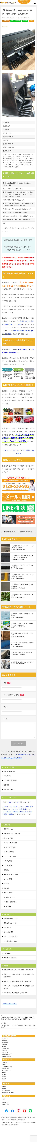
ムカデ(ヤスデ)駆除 (10, 856)
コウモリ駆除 (8, 879)
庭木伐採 (6, 883)
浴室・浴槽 (18, 809)
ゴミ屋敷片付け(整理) (10, 780)
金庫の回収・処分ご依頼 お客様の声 (15, 993)
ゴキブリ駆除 (8, 865)
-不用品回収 (4, 1062)
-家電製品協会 (5, 1102)
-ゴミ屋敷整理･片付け (7, 1066)
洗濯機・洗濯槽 (8, 814)
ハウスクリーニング (12, 802)
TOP (18, 1018)
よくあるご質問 (8, 932)
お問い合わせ (5, 1052)
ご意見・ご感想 (5, 1048)
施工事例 (4, 1046)
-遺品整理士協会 (5, 1104)
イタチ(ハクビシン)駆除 (11, 874)
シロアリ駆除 (8, 861)
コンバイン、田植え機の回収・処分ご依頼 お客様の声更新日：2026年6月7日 (22, 644)
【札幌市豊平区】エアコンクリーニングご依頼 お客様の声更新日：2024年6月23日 (22, 576)
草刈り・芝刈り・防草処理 (12, 833)
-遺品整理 (4, 1064)
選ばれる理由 (5, 1042)
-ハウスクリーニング (6, 1070)
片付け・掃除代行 (9, 771)
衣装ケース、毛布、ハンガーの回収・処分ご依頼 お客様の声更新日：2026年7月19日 (22, 625)
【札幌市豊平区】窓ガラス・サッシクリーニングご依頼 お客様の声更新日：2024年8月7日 (22, 557)
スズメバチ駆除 (10, 847)
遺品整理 (6, 785)
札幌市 (31, 20)
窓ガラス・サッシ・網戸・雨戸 (22, 811)
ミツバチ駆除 (10, 852)
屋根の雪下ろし (10, 897)
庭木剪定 (6, 888)
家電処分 (25, 20)
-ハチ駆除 (4, 1074)
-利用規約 (4, 1088)
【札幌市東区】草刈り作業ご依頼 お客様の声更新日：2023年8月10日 (22, 595)
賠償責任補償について (7, 1054)
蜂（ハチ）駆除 (8, 838)
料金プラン (7, 927)
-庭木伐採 (4, 1076)
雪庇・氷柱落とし (11, 902)
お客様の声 (6, 20)
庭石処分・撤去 (8, 829)
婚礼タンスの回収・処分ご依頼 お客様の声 (17, 981)
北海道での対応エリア (11, 918)
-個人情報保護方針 (6, 1090)
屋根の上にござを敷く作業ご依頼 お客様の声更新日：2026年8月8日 (22, 615)
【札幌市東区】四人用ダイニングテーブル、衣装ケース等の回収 (11, 532)
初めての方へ (5, 1040)
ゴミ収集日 (7, 953)
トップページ (5, 1038)
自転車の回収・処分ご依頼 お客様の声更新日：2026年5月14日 (22, 663)
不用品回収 (7, 776)
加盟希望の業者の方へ (10, 1004)
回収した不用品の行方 (11, 936)
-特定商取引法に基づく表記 (8, 1092)
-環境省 (3, 1099)
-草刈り (3, 1080)
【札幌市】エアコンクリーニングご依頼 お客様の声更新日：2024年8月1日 (23, 567)
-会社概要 (4, 1086)
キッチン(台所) (24, 806)
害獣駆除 (6, 870)
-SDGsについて (5, 1100)
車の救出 (8, 906)
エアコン (15, 806)
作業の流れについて (10, 923)
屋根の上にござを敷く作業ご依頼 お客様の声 (18, 969)
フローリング (7, 806)
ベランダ (8, 811)
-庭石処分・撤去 (5, 1068)
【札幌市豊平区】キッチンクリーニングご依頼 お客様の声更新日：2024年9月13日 (22, 547)
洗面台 (25, 809)
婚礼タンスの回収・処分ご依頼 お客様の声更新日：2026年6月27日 (22, 634)
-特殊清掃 (4, 1072)
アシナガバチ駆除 (11, 843)
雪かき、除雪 (8, 893)
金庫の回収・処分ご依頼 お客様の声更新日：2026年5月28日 (21, 653)
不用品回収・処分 (16, 20)
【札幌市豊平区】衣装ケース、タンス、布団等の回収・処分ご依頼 (28, 532)
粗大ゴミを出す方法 (10, 957)
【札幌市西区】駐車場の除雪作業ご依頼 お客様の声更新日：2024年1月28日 (23, 586)
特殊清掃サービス (9, 789)
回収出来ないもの (11, 941)
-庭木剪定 (4, 1078)
